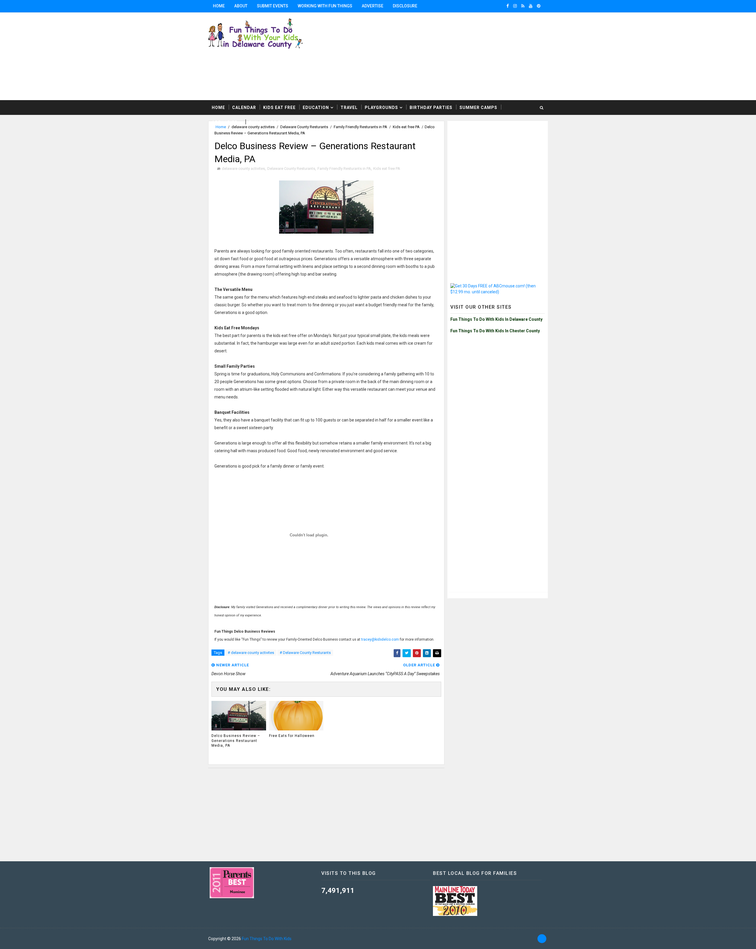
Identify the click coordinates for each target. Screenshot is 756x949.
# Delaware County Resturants (305, 652)
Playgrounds (381, 107)
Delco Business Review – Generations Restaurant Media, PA (235, 741)
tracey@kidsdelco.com (380, 639)
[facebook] (507, 5)
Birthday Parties (431, 107)
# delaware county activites (251, 652)
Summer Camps (478, 107)
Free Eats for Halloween (292, 736)
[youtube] (530, 5)
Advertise (372, 6)
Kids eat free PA (386, 168)
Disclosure (405, 6)
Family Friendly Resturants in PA (344, 168)
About (240, 6)
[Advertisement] (475, 56)
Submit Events (272, 6)
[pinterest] (538, 5)
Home (219, 6)
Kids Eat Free (279, 107)
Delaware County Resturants (291, 168)
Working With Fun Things (325, 6)
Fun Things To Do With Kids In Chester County (495, 330)
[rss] (523, 5)
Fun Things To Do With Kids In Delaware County (496, 319)
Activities (224, 122)
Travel (349, 107)
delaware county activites (243, 168)
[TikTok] (541, 938)
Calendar (244, 107)
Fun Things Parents (274, 122)
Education (316, 107)
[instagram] (515, 5)
